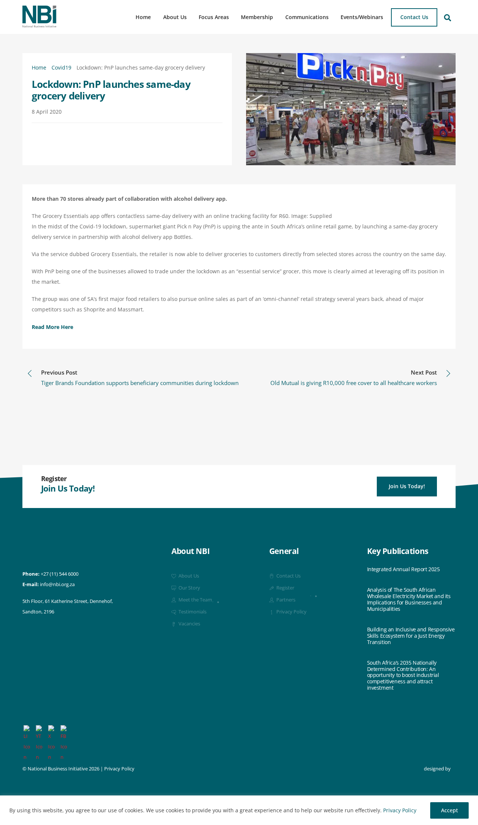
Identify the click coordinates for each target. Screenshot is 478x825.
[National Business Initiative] (39, 25)
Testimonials (192, 612)
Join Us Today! (407, 486)
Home (143, 17)
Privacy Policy (399, 810)
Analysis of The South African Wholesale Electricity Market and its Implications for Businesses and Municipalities (409, 599)
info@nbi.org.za (57, 584)
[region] (239, 810)
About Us (175, 17)
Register (284, 588)
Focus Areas (214, 17)
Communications (307, 17)
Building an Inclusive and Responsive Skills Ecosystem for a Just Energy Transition (411, 636)
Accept (449, 810)
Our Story (188, 588)
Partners (285, 600)
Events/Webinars (362, 17)
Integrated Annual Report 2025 (403, 569)
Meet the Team (194, 600)
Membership (257, 17)
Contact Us (414, 17)
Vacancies (188, 624)
